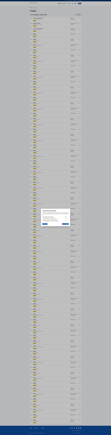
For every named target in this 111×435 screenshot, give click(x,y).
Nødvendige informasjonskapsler (48, 216)
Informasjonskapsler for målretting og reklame (50, 220)
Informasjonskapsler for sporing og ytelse (50, 218)
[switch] (66, 217)
